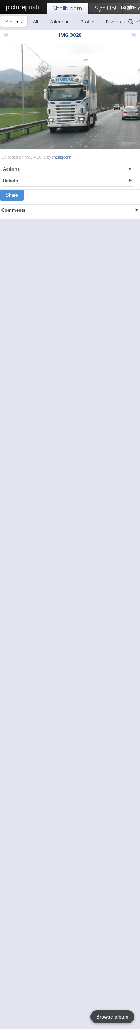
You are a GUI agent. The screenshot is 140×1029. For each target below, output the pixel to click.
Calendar (59, 21)
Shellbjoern (67, 8)
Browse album (112, 1017)
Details (10, 180)
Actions (11, 169)
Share (12, 195)
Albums (14, 21)
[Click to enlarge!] (70, 96)
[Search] (130, 21)
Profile (87, 21)
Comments (13, 210)
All (35, 21)
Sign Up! (105, 8)
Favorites (115, 21)
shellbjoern (61, 157)
